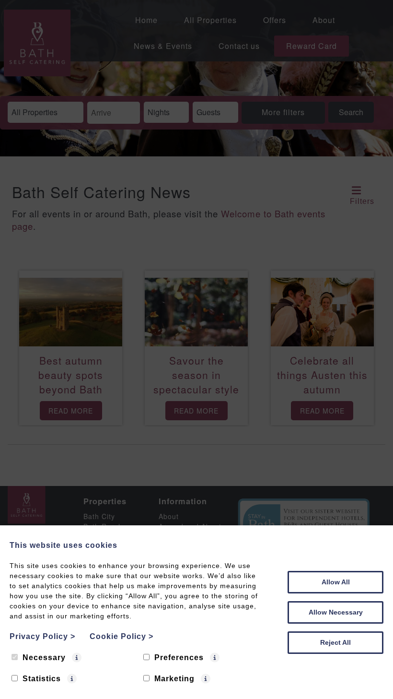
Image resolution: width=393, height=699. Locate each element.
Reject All (335, 642)
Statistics (42, 679)
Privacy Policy (42, 636)
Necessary (44, 657)
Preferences (179, 657)
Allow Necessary (336, 612)
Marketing (174, 679)
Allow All (336, 582)
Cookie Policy (121, 636)
